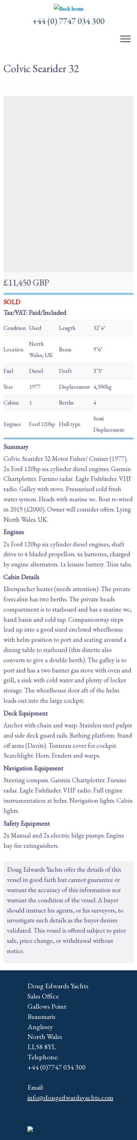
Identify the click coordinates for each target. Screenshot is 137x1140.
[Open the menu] (125, 39)
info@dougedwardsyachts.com (70, 1097)
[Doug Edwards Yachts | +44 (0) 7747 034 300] (68, 9)
